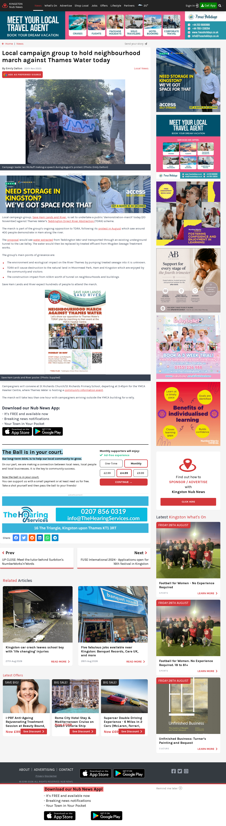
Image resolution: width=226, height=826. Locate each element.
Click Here (188, 501)
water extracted (43, 239)
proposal (13, 239)
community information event (84, 390)
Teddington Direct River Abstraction (71, 221)
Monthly (136, 463)
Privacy (39, 775)
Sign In (190, 5)
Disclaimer (50, 775)
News (38, 5)
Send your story (134, 43)
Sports (163, 593)
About (24, 770)
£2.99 (107, 473)
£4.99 (124, 473)
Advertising (44, 770)
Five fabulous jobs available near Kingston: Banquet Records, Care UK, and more (109, 651)
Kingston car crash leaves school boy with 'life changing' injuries (35, 649)
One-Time (111, 463)
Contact (66, 770)
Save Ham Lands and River (49, 217)
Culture (164, 748)
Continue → (123, 482)
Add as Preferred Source (24, 74)
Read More (59, 661)
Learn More (206, 593)
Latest (181, 517)
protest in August (109, 228)
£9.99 (140, 473)
